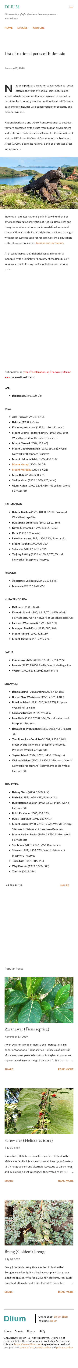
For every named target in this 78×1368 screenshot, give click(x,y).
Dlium (12, 7)
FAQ (42, 1331)
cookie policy (43, 1347)
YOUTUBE (38, 27)
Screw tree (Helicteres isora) (29, 1140)
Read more (65, 1069)
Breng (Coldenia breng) (25, 1251)
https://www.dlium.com (28, 1344)
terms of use (27, 1347)
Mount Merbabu (21, 469)
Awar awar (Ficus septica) (27, 1029)
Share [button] (64, 885)
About (7, 1331)
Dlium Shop (61, 1316)
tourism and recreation (49, 242)
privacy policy (64, 1347)
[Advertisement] (39, 928)
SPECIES (22, 27)
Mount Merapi (20, 464)
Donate (19, 1331)
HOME (9, 27)
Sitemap (31, 1331)
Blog (18, 885)
